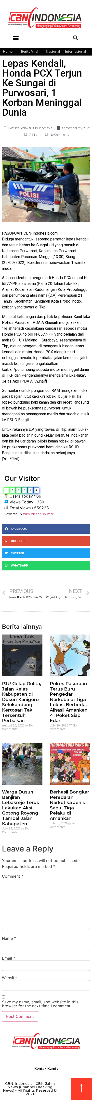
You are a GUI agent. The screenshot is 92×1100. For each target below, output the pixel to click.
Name (9, 938)
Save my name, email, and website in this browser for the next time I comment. (40, 1004)
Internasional (75, 51)
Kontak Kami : (46, 1068)
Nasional (53, 51)
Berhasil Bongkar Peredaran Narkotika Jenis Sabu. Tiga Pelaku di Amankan (69, 805)
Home (8, 51)
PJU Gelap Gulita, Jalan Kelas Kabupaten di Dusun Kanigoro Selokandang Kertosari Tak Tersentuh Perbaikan (21, 702)
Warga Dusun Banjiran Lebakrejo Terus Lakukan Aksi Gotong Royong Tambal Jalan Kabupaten (20, 808)
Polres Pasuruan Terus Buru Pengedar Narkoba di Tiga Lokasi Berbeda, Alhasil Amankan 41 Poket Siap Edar (69, 702)
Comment (12, 876)
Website (9, 978)
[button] (16, 38)
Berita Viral (29, 51)
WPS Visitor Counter (38, 514)
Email (8, 958)
